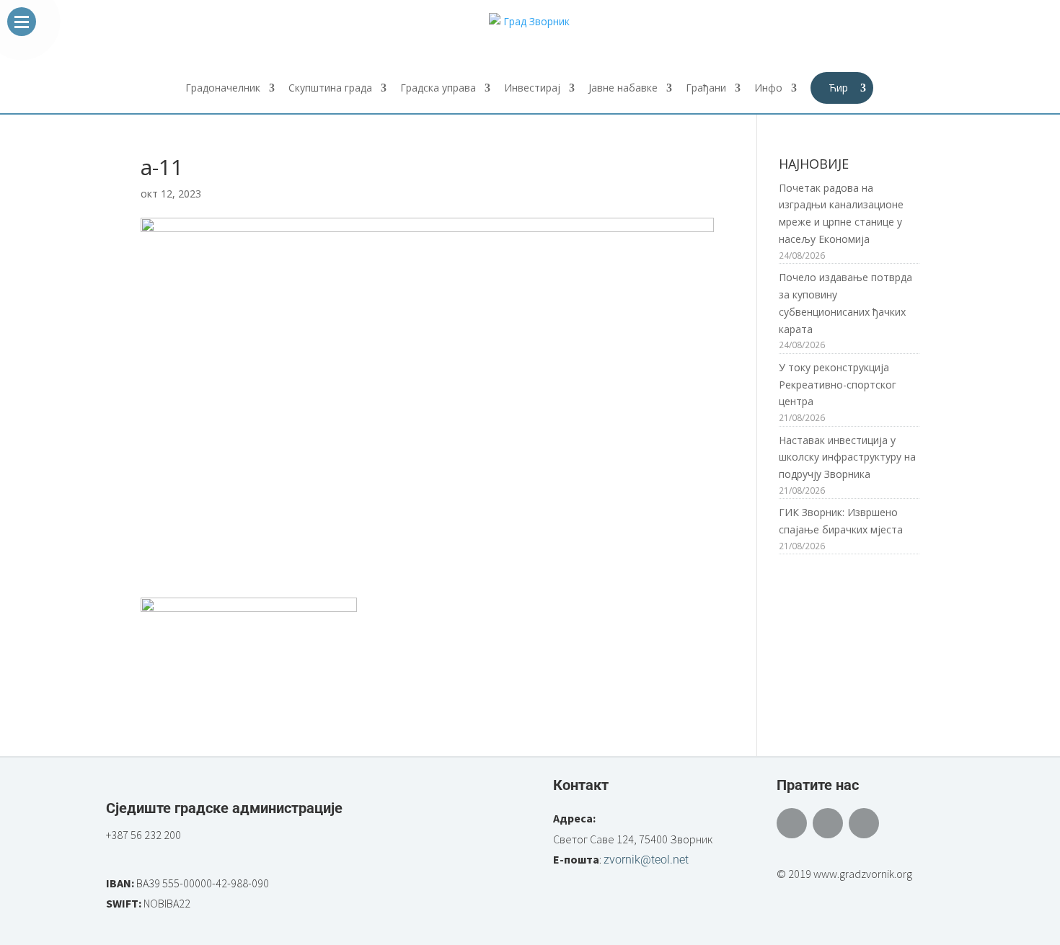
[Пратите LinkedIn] (864, 823)
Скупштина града (330, 88)
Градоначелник (222, 88)
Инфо (768, 88)
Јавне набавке (623, 88)
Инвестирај (532, 88)
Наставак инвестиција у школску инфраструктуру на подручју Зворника (847, 457)
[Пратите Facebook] (792, 823)
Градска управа (438, 88)
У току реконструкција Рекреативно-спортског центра (837, 384)
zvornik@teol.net (646, 859)
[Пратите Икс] (828, 823)
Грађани (706, 88)
